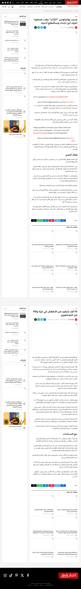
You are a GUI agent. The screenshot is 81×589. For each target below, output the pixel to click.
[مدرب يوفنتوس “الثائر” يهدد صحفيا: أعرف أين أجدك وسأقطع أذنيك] (54, 46)
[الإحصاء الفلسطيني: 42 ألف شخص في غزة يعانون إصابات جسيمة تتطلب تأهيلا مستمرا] (23, 59)
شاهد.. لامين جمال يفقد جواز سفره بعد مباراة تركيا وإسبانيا (42, 288)
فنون (22, 2)
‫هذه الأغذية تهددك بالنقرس (11, 40)
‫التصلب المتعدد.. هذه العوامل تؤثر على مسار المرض (12, 50)
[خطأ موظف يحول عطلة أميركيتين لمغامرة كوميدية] (42, 501)
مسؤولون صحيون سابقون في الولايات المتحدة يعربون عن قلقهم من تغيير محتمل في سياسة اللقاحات (13, 112)
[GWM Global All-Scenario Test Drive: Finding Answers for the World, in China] (23, 23)
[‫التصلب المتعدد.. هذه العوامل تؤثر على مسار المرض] (23, 50)
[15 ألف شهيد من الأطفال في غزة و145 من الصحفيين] (54, 338)
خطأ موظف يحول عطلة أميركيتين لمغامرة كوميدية (43, 510)
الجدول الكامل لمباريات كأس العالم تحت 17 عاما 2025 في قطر (42, 267)
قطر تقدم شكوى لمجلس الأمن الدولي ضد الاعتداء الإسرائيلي (42, 553)
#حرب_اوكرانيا (44, 6)
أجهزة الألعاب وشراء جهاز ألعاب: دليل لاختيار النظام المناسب (12, 32)
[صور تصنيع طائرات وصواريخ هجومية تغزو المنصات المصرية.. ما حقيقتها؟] (42, 523)
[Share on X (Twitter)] (41, 27)
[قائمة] (3, 7)
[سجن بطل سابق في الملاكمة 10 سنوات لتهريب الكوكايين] (66, 257)
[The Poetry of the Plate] (15, 126)
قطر (54, 2)
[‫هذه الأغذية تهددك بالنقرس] (23, 42)
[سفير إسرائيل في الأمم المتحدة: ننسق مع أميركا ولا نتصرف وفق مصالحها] (66, 523)
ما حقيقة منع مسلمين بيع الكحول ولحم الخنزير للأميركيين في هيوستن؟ (67, 553)
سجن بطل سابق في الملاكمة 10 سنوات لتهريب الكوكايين (66, 267)
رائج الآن (59, 6)
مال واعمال (41, 2)
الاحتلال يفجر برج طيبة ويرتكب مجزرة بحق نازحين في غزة (67, 510)
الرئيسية (59, 2)
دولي (50, 2)
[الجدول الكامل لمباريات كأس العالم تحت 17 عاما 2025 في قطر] (42, 257)
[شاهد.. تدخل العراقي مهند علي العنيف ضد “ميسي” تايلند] (66, 279)
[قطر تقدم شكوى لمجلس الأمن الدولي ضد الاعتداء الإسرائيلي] (42, 544)
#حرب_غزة (51, 6)
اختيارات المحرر (37, 6)
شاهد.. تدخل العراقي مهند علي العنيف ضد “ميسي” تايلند (66, 288)
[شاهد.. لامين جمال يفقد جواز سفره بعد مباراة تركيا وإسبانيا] (42, 279)
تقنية (35, 2)
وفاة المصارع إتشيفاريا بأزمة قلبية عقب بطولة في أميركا (42, 245)
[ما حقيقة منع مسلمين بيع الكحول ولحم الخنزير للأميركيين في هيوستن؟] (66, 544)
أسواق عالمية (23, 6)
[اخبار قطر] (72, 2)
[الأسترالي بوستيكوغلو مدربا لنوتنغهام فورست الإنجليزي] (66, 236)
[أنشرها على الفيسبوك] (44, 27)
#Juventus (37, 133)
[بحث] (5, 7)
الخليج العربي (30, 6)
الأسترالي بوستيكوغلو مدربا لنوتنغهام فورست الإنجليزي (66, 245)
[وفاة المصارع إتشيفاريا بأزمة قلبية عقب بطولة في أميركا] (42, 236)
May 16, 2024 (68, 102)
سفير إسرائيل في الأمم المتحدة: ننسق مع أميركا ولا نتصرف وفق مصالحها (66, 532)
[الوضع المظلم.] (13, 2)
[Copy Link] (35, 27)
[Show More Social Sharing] (32, 27)
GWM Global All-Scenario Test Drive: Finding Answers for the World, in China (11, 23)
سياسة (46, 2)
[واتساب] (38, 27)
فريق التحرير (71, 27)
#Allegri (45, 133)
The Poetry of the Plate (15, 134)
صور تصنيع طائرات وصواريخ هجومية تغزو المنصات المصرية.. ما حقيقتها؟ (43, 532)
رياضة (26, 2)
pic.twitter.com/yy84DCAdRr (57, 97)
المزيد (17, 2)
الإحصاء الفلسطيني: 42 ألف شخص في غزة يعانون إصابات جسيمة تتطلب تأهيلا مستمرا (11, 59)
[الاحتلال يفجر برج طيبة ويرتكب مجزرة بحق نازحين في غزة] (66, 501)
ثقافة (31, 2)
